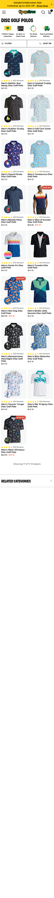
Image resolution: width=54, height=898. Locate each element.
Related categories (16, 480)
